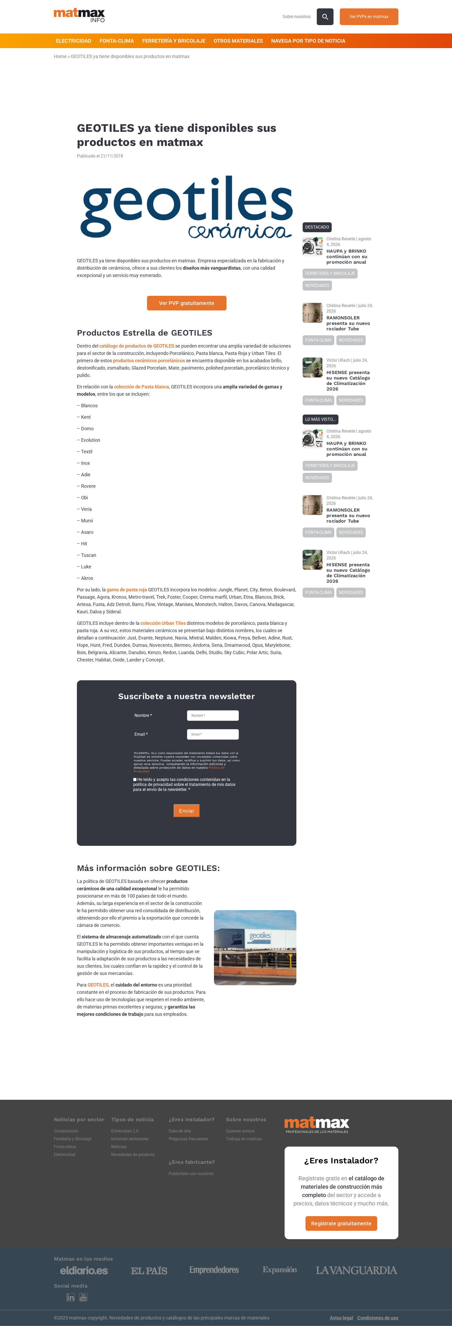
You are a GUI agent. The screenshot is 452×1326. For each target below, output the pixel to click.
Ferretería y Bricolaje (72, 1138)
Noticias (118, 1146)
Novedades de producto (133, 1154)
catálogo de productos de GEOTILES (136, 346)
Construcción (66, 1131)
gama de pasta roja (127, 589)
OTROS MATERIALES (238, 41)
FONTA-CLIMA (117, 41)
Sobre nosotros (296, 16)
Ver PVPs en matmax (368, 16)
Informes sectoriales (130, 1138)
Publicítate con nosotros (191, 1173)
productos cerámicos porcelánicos (149, 360)
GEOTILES (98, 985)
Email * (141, 734)
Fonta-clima (65, 1146)
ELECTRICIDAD (73, 41)
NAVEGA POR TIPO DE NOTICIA (308, 41)
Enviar (186, 811)
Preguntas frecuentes (188, 1138)
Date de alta (180, 1131)
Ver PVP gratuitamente (186, 303)
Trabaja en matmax (244, 1138)
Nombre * (143, 715)
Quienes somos (240, 1131)
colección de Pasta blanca (141, 386)
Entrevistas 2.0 (124, 1131)
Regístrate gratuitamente (341, 1223)
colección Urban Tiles (163, 623)
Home (60, 56)
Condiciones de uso (377, 1318)
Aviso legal (341, 1318)
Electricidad (64, 1154)
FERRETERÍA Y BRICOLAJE (173, 41)
